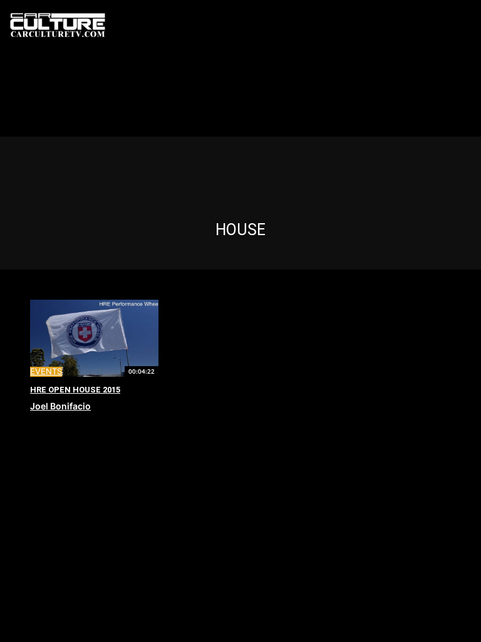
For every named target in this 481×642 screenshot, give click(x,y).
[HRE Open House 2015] (94, 338)
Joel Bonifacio (60, 406)
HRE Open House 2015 (75, 389)
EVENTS (46, 371)
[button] (470, 26)
